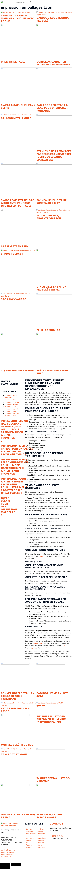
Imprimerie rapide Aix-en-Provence (8, 450)
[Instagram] (54, 847)
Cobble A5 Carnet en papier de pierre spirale (53, 63)
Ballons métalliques (16, 118)
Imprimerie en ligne (11, 404)
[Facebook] (54, 842)
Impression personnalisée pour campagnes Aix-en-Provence (11, 466)
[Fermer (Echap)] (18, 864)
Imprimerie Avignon (12, 402)
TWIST (40, 706)
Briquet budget (12, 253)
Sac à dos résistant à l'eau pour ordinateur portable (52, 108)
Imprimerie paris (10, 416)
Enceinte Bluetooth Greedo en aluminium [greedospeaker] (51, 719)
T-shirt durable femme (17, 370)
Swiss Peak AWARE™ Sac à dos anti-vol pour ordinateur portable (17, 203)
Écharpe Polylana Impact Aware (49, 816)
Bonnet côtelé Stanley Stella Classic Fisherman (17, 696)
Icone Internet (13, 861)
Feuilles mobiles (48, 330)
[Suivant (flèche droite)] (7, 867)
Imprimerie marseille (12, 409)
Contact (56, 823)
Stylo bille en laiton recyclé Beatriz (51, 288)
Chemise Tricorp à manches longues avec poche (17, 18)
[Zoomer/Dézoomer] (2, 864)
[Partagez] (13, 864)
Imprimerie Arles (10, 400)
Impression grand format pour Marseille (20, 426)
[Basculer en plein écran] (7, 864)
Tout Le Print (37, 643)
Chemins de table (13, 61)
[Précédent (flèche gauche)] (2, 867)
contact (41, 556)
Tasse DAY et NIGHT (14, 754)
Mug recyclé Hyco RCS (17, 744)
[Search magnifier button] (30, 2)
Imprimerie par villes (12, 413)
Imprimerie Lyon (10, 407)
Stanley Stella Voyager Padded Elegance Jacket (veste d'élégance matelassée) (53, 155)
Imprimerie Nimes (11, 411)
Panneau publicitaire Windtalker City (51, 201)
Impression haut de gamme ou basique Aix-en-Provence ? (9, 430)
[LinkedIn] (54, 845)
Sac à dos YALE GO (13, 299)
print (63, 646)
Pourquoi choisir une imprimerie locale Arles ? (19, 485)
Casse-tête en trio (14, 246)
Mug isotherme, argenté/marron (48, 217)
